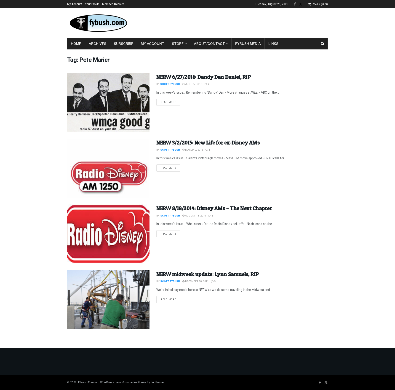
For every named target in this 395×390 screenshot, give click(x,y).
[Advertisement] (244, 22)
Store (178, 44)
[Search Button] (322, 43)
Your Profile (92, 4)
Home (76, 44)
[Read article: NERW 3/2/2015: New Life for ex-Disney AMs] (108, 168)
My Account (74, 4)
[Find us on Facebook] (295, 4)
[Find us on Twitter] (300, 4)
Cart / (320, 4)
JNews (81, 382)
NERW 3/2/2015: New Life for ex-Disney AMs (208, 142)
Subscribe (123, 44)
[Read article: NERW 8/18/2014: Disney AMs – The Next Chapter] (108, 233)
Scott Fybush (170, 84)
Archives (97, 44)
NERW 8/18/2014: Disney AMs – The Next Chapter (214, 208)
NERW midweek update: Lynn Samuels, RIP (207, 274)
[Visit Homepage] (98, 23)
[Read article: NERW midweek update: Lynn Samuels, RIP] (108, 299)
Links (273, 44)
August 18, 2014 (195, 216)
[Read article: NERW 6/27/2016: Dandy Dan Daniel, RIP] (108, 102)
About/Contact (209, 44)
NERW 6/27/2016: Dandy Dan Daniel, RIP (203, 76)
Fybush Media (248, 44)
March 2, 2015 (193, 150)
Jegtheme (157, 382)
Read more (170, 102)
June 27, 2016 (193, 84)
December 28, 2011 (196, 281)
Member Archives (113, 4)
